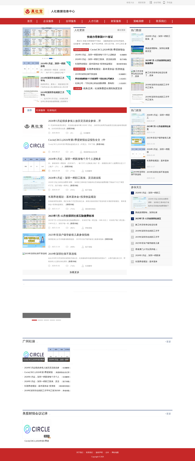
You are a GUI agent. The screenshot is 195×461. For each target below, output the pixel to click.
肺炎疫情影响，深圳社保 (146, 212)
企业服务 (48, 21)
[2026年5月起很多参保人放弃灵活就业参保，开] (35, 126)
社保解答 (123, 55)
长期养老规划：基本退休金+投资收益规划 (93, 64)
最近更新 (121, 30)
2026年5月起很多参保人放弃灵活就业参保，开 (74, 120)
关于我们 (79, 452)
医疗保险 (123, 59)
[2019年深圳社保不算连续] (35, 259)
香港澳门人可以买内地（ (146, 249)
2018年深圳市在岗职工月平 (147, 231)
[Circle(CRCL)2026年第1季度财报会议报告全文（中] (35, 145)
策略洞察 (138, 21)
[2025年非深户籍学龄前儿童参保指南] (35, 240)
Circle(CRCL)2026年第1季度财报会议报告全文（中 (76, 139)
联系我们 (161, 21)
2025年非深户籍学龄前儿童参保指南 (68, 234)
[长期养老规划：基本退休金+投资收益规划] (35, 202)
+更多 (168, 341)
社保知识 (51, 110)
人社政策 (122, 79)
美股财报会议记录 (81, 50)
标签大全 (130, 2)
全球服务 (71, 21)
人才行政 (93, 21)
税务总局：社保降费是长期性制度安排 (102, 88)
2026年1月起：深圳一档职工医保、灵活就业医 (95, 59)
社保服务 (40, 110)
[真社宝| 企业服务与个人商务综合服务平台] (34, 14)
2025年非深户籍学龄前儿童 (159, 138)
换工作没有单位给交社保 (146, 225)
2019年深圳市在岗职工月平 (147, 237)
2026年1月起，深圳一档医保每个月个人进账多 (95, 55)
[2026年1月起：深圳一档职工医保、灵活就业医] (35, 183)
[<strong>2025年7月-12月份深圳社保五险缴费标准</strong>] (35, 221)
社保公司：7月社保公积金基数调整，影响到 (94, 83)
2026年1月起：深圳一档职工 (147, 193)
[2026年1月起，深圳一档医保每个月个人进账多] (35, 164)
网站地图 (115, 452)
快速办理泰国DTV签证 (100, 36)
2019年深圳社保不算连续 (86, 74)
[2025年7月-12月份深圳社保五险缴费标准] (47, 55)
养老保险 (66, 391)
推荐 (29, 110)
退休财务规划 (121, 64)
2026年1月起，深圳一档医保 (147, 255)
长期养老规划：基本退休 (158, 161)
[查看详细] (71, 129)
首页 (29, 21)
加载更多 (74, 272)
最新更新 (142, 2)
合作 (107, 452)
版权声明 (99, 452)
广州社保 (29, 341)
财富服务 (116, 21)
